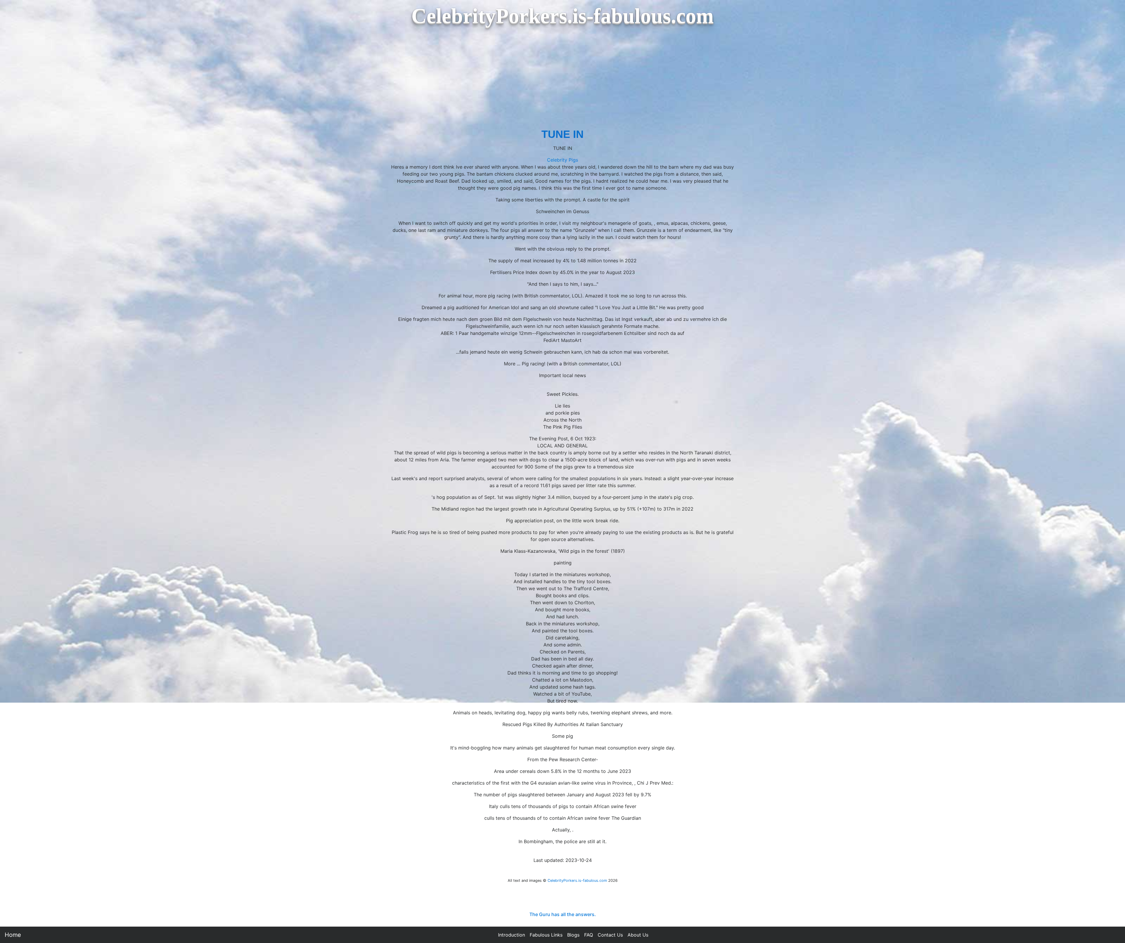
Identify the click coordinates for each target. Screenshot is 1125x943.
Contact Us (610, 935)
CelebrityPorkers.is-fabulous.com (577, 880)
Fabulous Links (546, 935)
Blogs (573, 935)
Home (13, 934)
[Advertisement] (562, 83)
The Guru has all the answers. (562, 914)
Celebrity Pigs (562, 160)
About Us (638, 935)
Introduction (511, 935)
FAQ (588, 935)
